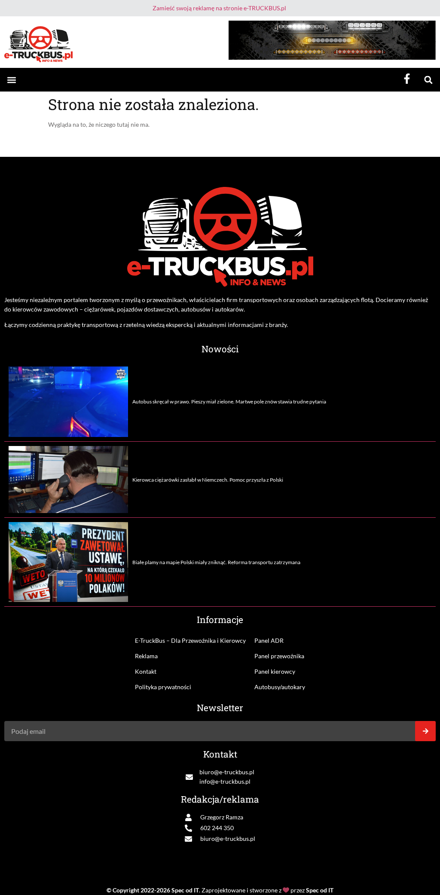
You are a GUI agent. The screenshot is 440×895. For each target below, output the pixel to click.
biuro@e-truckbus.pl (226, 772)
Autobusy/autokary (279, 686)
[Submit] (425, 731)
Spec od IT (185, 890)
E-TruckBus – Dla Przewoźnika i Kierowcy (190, 640)
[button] (11, 80)
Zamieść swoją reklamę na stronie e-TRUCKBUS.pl (219, 8)
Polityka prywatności (163, 686)
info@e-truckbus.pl (225, 781)
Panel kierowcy (274, 671)
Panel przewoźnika (279, 656)
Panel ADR (269, 640)
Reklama (146, 656)
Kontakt (145, 671)
